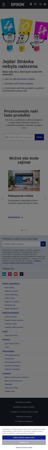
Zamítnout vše (23, 442)
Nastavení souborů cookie (24, 447)
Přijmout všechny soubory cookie (24, 437)
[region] (24, 438)
